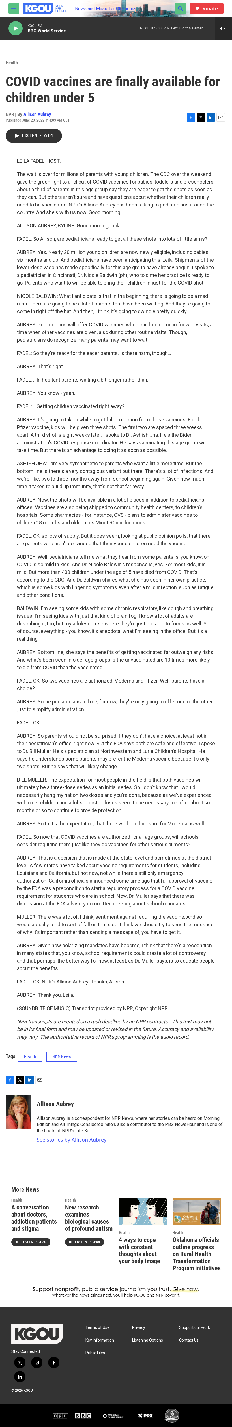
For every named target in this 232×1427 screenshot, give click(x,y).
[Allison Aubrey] (18, 1112)
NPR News (61, 1056)
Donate (209, 9)
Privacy (138, 1327)
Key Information (99, 1340)
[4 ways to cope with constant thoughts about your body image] (143, 1211)
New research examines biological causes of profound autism (89, 1218)
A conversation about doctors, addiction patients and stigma (34, 1218)
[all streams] (223, 28)
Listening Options (147, 1340)
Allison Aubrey (37, 114)
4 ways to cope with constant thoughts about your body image (139, 1250)
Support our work (194, 1327)
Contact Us (189, 1340)
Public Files (95, 1353)
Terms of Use (97, 1327)
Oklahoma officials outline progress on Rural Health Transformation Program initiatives (197, 1254)
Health (12, 62)
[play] (15, 28)
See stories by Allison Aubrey (71, 1139)
